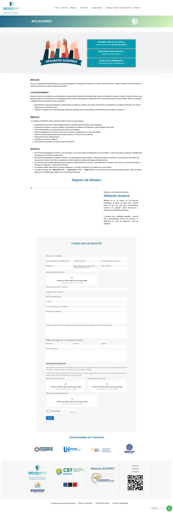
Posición (48, 301)
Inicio (57, 8)
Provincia (49, 343)
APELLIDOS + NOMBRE (54, 256)
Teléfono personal (79, 261)
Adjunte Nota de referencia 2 (96, 378)
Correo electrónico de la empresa (57, 306)
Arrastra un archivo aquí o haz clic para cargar (72, 280)
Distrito (104, 343)
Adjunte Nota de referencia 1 (55, 378)
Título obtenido (106, 266)
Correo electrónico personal (110, 261)
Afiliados (73, 8)
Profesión (49, 266)
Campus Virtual (112, 8)
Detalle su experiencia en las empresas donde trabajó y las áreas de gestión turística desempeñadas (79, 325)
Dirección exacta (52, 348)
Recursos (84, 8)
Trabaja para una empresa (54, 292)
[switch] (48, 294)
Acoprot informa (125, 8)
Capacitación (97, 8)
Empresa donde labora (53, 296)
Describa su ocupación (53, 311)
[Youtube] (75, 485)
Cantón (76, 343)
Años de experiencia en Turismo (57, 287)
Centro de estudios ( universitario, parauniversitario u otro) (84, 266)
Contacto (136, 8)
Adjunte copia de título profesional (57, 393)
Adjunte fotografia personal (55, 272)
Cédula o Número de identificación (58, 261)
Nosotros (64, 8)
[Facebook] (65, 485)
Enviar (50, 418)
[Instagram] (70, 485)
